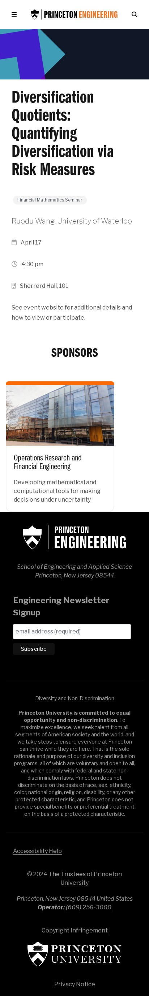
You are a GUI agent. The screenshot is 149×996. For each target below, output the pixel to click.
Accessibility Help (37, 851)
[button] (15, 14)
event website (44, 307)
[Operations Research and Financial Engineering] (60, 441)
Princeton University (74, 954)
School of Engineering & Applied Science (74, 537)
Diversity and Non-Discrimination (74, 698)
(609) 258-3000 (88, 907)
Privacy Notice (74, 984)
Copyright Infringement (75, 930)
